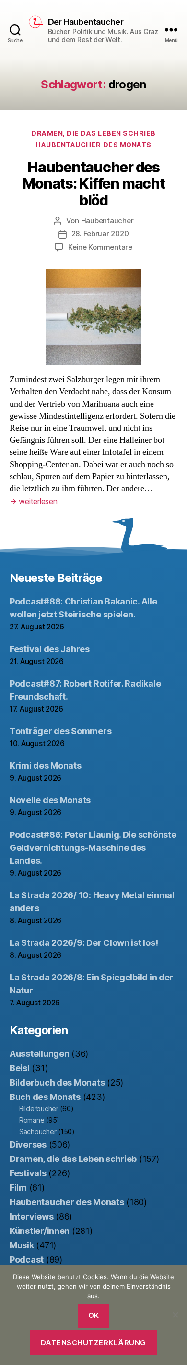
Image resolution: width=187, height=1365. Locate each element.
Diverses (28, 1144)
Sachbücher (37, 1131)
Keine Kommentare (100, 247)
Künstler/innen (40, 1231)
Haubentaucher (107, 220)
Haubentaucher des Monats (93, 145)
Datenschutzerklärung (93, 1342)
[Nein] (175, 1314)
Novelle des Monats (50, 800)
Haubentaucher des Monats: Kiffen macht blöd (93, 183)
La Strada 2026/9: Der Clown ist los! (84, 943)
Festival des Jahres (50, 649)
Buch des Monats (45, 1097)
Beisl (20, 1068)
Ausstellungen (40, 1054)
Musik (22, 1245)
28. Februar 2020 (100, 233)
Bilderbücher (38, 1108)
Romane (31, 1120)
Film (18, 1188)
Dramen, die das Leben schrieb (93, 133)
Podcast (27, 1260)
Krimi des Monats (46, 766)
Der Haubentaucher (85, 22)
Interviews (31, 1216)
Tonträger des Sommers (60, 731)
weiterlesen (34, 501)
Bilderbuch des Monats (57, 1082)
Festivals (28, 1173)
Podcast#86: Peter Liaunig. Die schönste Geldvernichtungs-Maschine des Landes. (93, 848)
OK (93, 1315)
